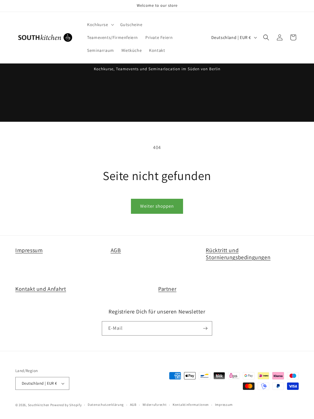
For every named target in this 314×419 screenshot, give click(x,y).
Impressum (29, 250)
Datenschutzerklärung (106, 404)
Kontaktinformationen (191, 404)
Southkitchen (38, 405)
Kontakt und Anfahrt (40, 288)
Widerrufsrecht (155, 404)
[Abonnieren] (205, 328)
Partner (167, 288)
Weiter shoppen (157, 206)
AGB (116, 250)
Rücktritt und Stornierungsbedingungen (238, 254)
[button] (99, 24)
